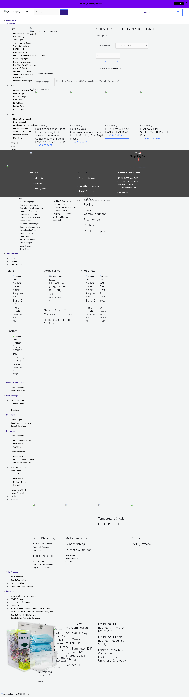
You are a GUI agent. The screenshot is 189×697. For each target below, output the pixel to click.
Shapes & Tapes (17, 404)
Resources (10, 591)
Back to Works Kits (18, 580)
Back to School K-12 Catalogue (23, 615)
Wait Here (17, 447)
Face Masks (18, 444)
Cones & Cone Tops (18, 426)
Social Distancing (17, 388)
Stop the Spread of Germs (23, 459)
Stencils (14, 407)
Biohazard (15, 499)
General (16, 485)
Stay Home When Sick (22, 463)
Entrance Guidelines (18, 474)
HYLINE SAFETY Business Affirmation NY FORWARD (31, 608)
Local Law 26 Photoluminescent (23, 596)
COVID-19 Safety (17, 599)
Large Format (16, 264)
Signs (13, 258)
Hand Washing (19, 456)
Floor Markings (12, 396)
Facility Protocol (17, 493)
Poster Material (104, 45)
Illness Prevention (18, 452)
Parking (14, 496)
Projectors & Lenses (19, 583)
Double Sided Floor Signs (21, 423)
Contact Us (15, 605)
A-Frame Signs (16, 420)
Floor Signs (10, 415)
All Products (10, 24)
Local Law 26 (11, 20)
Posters (14, 261)
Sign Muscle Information (20, 602)
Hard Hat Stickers (18, 391)
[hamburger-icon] (184, 21)
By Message (11, 431)
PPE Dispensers (17, 577)
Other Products (12, 572)
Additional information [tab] (44, 74)
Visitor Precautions (18, 467)
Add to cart (111, 62)
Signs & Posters (12, 253)
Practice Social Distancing (23, 440)
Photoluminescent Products (22, 586)
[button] (31, 28)
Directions (15, 410)
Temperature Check (18, 490)
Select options (117, 135)
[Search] (64, 12)
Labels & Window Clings (15, 383)
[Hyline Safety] (40, 154)
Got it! (178, 4)
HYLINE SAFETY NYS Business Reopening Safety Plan (32, 612)
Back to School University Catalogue (25, 618)
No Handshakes (19, 482)
